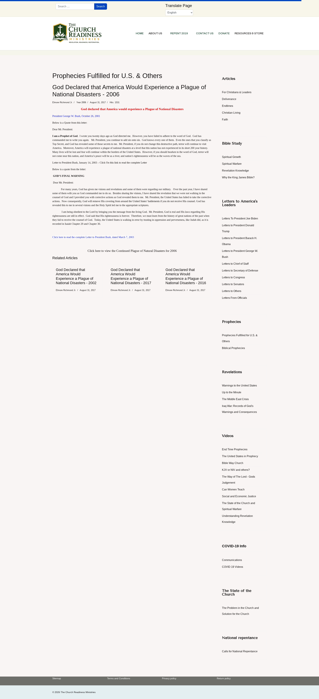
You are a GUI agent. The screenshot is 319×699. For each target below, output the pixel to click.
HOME (140, 33)
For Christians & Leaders (236, 92)
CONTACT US (204, 33)
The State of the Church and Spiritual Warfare (238, 506)
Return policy (224, 678)
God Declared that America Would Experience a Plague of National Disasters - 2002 (76, 276)
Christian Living (231, 112)
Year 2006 (81, 102)
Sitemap (56, 678)
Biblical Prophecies (233, 348)
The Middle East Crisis (235, 399)
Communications (232, 560)
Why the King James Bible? (238, 177)
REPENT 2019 (179, 33)
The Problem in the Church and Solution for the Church (240, 611)
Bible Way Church (232, 463)
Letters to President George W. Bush (240, 254)
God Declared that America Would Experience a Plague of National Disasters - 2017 (131, 276)
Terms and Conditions (118, 678)
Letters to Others (231, 291)
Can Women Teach (233, 489)
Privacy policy (169, 678)
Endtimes (227, 105)
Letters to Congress (233, 277)
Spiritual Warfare (232, 163)
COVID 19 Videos (232, 566)
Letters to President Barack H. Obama (239, 241)
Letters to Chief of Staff (235, 263)
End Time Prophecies (234, 449)
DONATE (224, 33)
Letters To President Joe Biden (240, 218)
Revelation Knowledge (235, 170)
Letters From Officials (234, 297)
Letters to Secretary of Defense (240, 270)
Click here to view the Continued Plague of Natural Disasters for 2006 (132, 251)
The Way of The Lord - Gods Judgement (238, 479)
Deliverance (229, 99)
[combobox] (75, 6)
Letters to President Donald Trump (238, 228)
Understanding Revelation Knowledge (237, 519)
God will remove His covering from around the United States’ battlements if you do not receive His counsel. (139, 201)
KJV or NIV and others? (236, 469)
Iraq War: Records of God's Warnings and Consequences (239, 409)
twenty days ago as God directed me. (111, 136)
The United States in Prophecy (240, 456)
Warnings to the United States (239, 385)
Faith (225, 119)
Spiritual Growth (231, 157)
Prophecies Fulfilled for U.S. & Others (240, 338)
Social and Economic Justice (239, 496)
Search (100, 6)
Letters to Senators (233, 284)
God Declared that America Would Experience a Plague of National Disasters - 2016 (185, 276)
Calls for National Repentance (240, 651)
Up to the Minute (231, 392)
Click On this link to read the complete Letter (123, 162)
